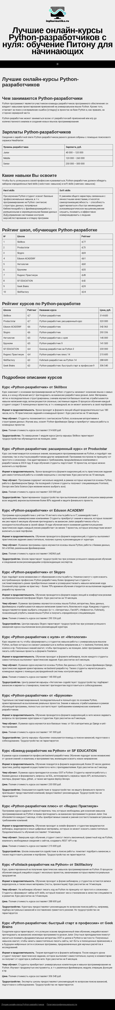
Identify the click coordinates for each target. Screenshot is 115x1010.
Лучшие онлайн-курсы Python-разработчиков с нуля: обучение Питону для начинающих (57, 40)
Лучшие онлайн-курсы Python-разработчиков (22, 1004)
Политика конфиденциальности (62, 1004)
